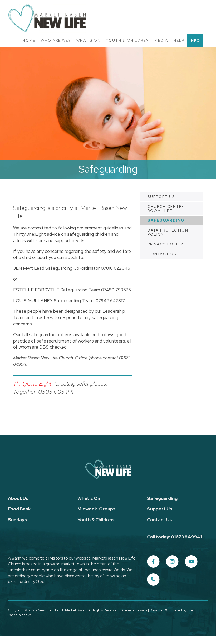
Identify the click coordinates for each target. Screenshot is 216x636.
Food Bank (19, 509)
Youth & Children (127, 40)
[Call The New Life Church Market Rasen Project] (153, 579)
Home (29, 40)
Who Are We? (56, 40)
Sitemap (127, 610)
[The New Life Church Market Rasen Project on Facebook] (153, 561)
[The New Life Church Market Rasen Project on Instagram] (172, 561)
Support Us (161, 196)
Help (178, 40)
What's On (88, 40)
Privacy (141, 610)
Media (161, 40)
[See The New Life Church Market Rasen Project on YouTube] (191, 561)
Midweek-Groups (96, 509)
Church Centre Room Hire (166, 208)
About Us (18, 498)
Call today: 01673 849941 (174, 537)
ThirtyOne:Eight (32, 383)
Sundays (17, 520)
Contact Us (162, 254)
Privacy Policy (166, 244)
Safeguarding (166, 220)
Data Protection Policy (168, 232)
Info (195, 40)
